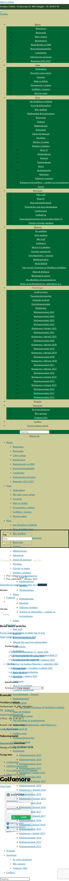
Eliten (16, 594)
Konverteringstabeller (23, 468)
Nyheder (10, 850)
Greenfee (17, 499)
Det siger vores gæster (24, 494)
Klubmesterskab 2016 (30, 820)
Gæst (8, 486)
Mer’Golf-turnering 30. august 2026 (27, 656)
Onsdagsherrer (26, 581)
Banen (9, 442)
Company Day (20, 868)
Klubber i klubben (22, 572)
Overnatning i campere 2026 (24, 676)
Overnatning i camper (24, 507)
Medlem (10, 664)
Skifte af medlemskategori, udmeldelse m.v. (35, 724)
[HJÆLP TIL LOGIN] (8, 823)
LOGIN (23, 817)
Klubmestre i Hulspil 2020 (32, 790)
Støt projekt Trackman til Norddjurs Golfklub (41, 707)
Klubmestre (18, 751)
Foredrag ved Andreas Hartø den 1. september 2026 (34, 664)
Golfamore (18, 681)
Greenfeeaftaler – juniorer (26, 694)
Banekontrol (19, 459)
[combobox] (17, 538)
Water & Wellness (22, 711)
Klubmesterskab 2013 (30, 842)
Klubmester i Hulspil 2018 (32, 807)
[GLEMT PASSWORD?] (8, 827)
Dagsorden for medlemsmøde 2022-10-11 (19, 585)
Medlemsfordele (21, 698)
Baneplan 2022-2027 (23, 481)
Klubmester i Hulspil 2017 (32, 816)
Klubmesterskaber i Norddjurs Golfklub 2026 (31, 668)
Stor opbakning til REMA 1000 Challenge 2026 (33, 660)
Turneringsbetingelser (23, 737)
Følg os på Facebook (15, 774)
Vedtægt (17, 546)
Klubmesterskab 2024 (30, 759)
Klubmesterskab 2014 (30, 837)
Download (42, 585)
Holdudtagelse (26, 598)
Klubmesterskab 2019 (30, 794)
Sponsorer (11, 855)
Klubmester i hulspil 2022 (32, 772)
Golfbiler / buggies (22, 512)
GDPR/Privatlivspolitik (17, 766)
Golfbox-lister (20, 733)
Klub (8, 520)
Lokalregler (18, 472)
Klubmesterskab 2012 (30, 846)
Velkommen (19, 490)
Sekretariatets (6, 743)
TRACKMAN (20, 703)
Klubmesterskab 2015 (30, 829)
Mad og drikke (20, 503)
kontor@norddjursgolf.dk (11, 714)
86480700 (9, 710)
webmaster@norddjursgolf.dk (13, 729)
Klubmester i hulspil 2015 (32, 833)
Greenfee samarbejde (23, 690)
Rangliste (24, 603)
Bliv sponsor (19, 863)
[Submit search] (31, 879)
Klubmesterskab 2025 (30, 755)
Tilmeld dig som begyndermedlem (30, 642)
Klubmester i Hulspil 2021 (32, 781)
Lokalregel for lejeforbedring (25, 672)
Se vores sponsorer (22, 859)
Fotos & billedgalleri (23, 529)
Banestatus (18, 446)
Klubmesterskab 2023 (30, 764)
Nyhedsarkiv (10, 688)
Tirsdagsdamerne (29, 576)
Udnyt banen (19, 455)
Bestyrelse (18, 542)
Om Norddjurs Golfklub (25, 525)
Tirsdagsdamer (26, 590)
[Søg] (4, 543)
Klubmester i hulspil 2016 (32, 824)
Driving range (20, 516)
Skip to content (7, 2)
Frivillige (17, 564)
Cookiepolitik (12, 762)
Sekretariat (18, 555)
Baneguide (18, 451)
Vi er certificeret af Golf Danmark (22, 770)
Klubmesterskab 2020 (30, 785)
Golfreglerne (19, 646)
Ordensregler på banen (24, 477)
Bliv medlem (19, 533)
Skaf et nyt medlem (22, 685)
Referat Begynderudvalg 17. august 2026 (29, 652)
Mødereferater (20, 551)
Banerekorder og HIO (24, 464)
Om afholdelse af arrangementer (29, 720)
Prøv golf (17, 629)
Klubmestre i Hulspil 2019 (32, 798)
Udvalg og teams (21, 568)
